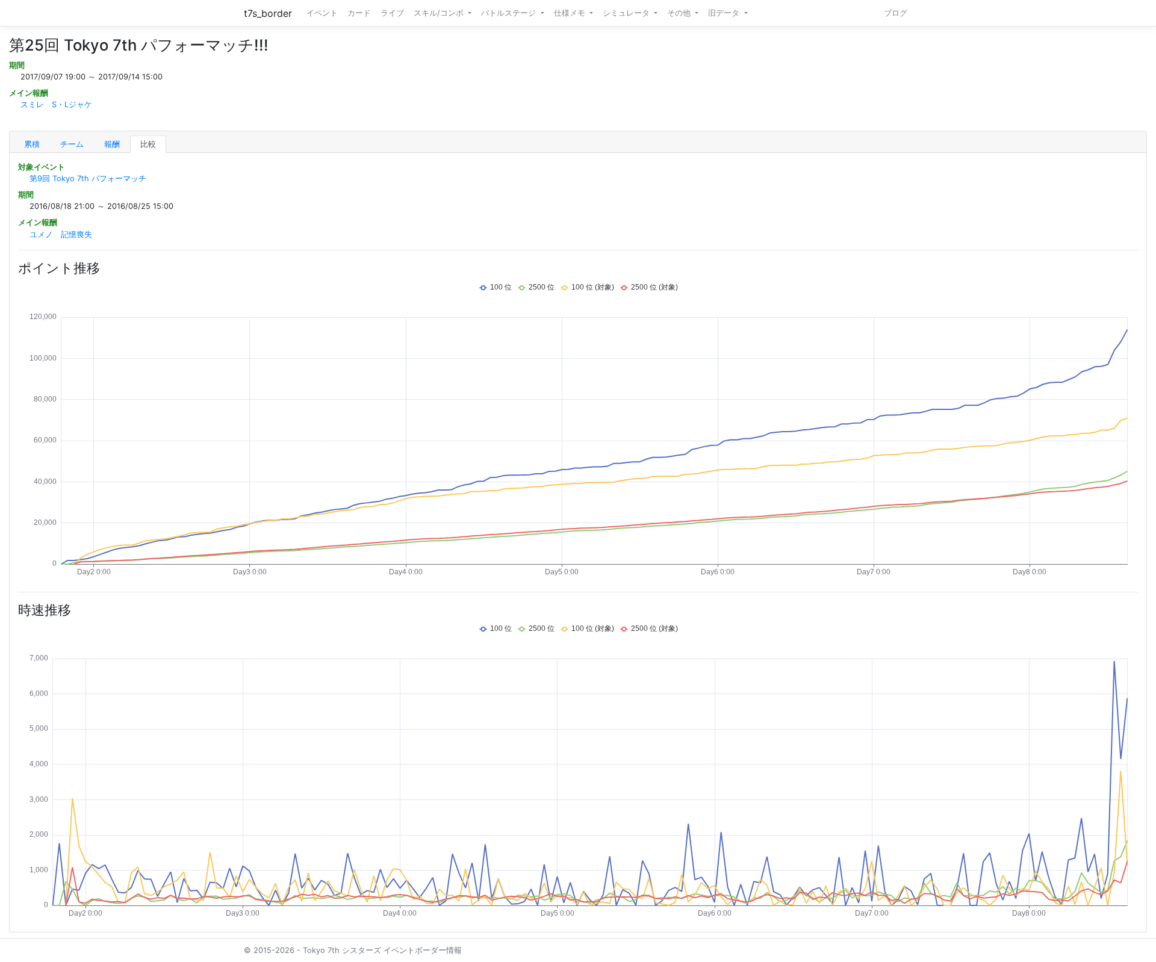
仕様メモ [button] (571, 12)
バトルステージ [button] (509, 12)
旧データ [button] (725, 12)
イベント (322, 12)
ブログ (895, 12)
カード (359, 12)
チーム (72, 144)
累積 (32, 144)
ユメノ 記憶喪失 (61, 234)
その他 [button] (680, 12)
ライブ (392, 12)
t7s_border (268, 13)
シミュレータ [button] (627, 12)
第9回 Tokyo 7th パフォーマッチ (88, 178)
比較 (148, 144)
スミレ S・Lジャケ (56, 104)
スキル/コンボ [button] (440, 12)
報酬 (112, 144)
